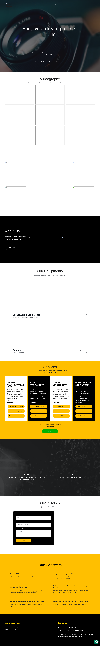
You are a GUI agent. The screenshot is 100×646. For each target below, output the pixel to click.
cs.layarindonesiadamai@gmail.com (76, 630)
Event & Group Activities (16, 406)
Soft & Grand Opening (16, 411)
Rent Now (80, 316)
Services (56, 4)
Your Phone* (18, 522)
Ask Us (58, 61)
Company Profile (61, 406)
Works (42, 4)
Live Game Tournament (38, 415)
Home (36, 4)
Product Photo (61, 415)
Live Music (39, 411)
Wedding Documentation (16, 415)
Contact (63, 4)
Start (42, 61)
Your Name (18, 515)
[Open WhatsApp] (96, 642)
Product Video (61, 411)
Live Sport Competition (39, 406)
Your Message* (19, 528)
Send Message (23, 540)
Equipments (49, 4)
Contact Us (50, 431)
